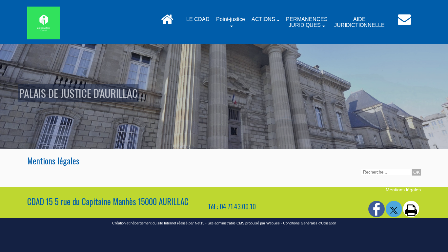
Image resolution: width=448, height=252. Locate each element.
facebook (376, 208)
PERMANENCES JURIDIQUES (307, 22)
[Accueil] (167, 22)
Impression (411, 209)
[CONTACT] (404, 22)
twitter (394, 208)
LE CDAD (198, 19)
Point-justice (230, 19)
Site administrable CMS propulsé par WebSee (244, 223)
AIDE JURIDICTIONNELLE (359, 22)
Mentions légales (403, 189)
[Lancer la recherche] (416, 172)
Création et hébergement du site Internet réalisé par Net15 (158, 223)
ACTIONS (263, 19)
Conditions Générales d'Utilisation (309, 223)
